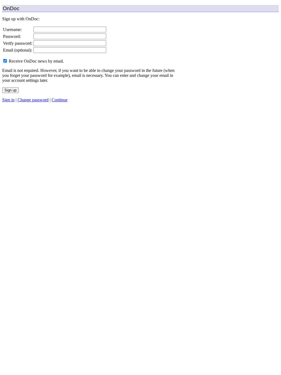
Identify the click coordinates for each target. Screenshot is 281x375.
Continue (60, 99)
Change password (33, 99)
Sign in (8, 99)
